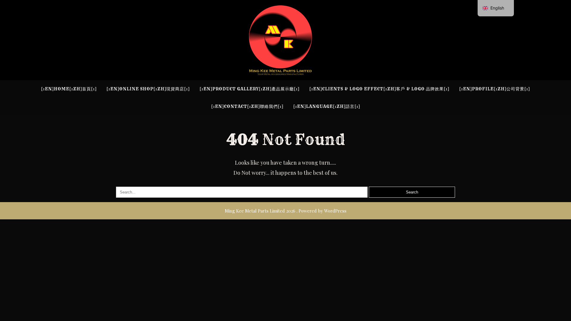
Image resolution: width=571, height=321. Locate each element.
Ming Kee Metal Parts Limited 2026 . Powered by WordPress (285, 211)
